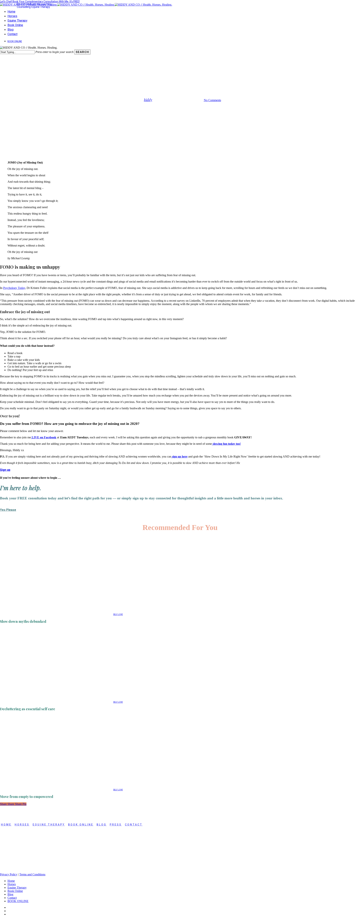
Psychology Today (14, 287)
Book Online (15, 891)
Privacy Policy (8, 874)
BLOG (101, 825)
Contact (133, 825)
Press (116, 825)
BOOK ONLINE (80, 825)
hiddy (148, 100)
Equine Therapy (17, 887)
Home (11, 880)
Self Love (189, 81)
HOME (6, 825)
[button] (5, 469)
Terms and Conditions (32, 874)
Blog (10, 894)
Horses (12, 884)
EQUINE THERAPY (49, 825)
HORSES (22, 825)
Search (82, 52)
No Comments (212, 100)
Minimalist (172, 81)
